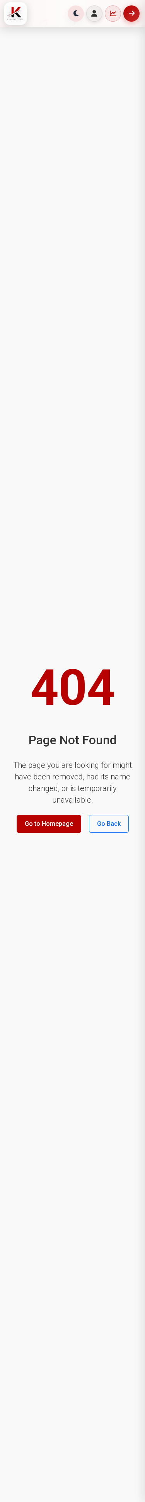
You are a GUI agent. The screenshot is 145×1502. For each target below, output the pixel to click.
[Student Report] (113, 13)
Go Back (109, 823)
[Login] (94, 13)
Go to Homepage (49, 823)
